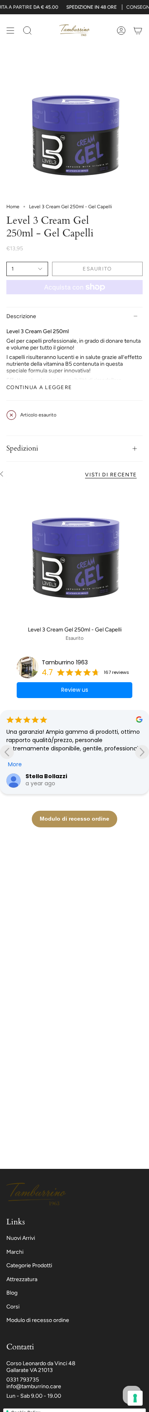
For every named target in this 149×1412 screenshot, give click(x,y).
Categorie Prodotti (29, 1265)
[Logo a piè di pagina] (36, 1194)
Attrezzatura (21, 1279)
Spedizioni (22, 448)
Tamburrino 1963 (65, 662)
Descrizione (21, 316)
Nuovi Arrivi (20, 1238)
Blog (11, 1292)
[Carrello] (138, 30)
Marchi (14, 1252)
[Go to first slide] (142, 752)
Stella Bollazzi (46, 776)
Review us (74, 690)
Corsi (12, 1306)
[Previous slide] (7, 752)
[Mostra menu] (10, 30)
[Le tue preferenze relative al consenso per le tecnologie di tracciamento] (135, 1398)
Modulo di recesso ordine (37, 1320)
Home (12, 206)
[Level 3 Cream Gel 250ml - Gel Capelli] (74, 554)
